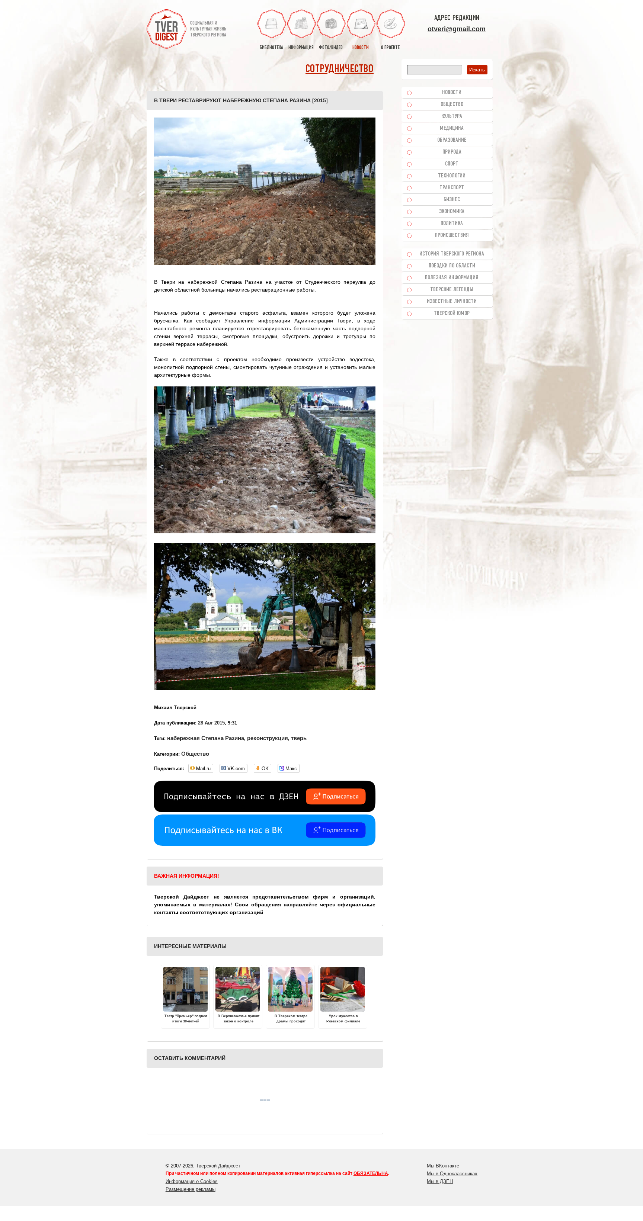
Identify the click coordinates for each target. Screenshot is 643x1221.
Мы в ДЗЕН (440, 1181)
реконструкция (267, 738)
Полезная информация (452, 277)
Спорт (451, 164)
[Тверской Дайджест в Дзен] (264, 810)
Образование (452, 140)
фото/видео (331, 47)
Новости (451, 92)
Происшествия (452, 235)
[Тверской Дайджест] (166, 30)
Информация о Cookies (192, 1181)
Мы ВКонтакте (443, 1166)
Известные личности (452, 301)
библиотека (271, 47)
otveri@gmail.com (457, 29)
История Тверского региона (451, 254)
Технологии (452, 176)
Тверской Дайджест (218, 1166)
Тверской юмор (452, 313)
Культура (451, 116)
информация (301, 47)
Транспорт (451, 187)
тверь (299, 738)
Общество (195, 754)
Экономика (451, 211)
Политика (452, 223)
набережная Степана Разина (205, 738)
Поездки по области (452, 266)
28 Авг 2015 (211, 723)
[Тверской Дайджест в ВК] (264, 844)
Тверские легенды (451, 289)
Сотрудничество (339, 69)
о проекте (390, 47)
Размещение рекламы (190, 1189)
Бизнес (452, 199)
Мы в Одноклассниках (452, 1173)
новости (360, 47)
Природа (451, 152)
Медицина (452, 128)
